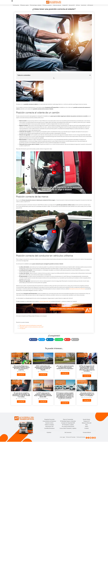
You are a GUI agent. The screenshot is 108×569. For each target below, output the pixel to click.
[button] (90, 75)
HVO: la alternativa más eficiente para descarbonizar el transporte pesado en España (43, 367)
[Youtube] (91, 438)
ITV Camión (22, 328)
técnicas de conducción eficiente (77, 289)
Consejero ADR (65, 5)
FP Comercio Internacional (47, 5)
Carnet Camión (83, 5)
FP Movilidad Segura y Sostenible (35, 5)
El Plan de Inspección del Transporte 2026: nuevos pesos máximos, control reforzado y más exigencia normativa (87, 368)
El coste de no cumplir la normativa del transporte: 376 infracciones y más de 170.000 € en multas (21, 394)
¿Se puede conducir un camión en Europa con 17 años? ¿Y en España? (86, 394)
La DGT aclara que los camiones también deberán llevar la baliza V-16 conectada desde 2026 (43, 394)
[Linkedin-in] (93, 438)
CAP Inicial (78, 5)
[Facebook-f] (86, 438)
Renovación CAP (72, 5)
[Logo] (54, 2)
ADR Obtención (90, 5)
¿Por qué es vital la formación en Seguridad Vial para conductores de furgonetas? (65, 367)
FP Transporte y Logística (24, 5)
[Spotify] (95, 438)
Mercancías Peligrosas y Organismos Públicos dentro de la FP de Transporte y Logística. (21, 367)
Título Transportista (16, 5)
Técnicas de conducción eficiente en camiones (30, 325)
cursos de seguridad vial (44, 301)
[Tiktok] (89, 438)
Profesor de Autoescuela (57, 5)
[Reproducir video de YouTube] (54, 172)
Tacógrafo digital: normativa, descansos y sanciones (31, 327)
